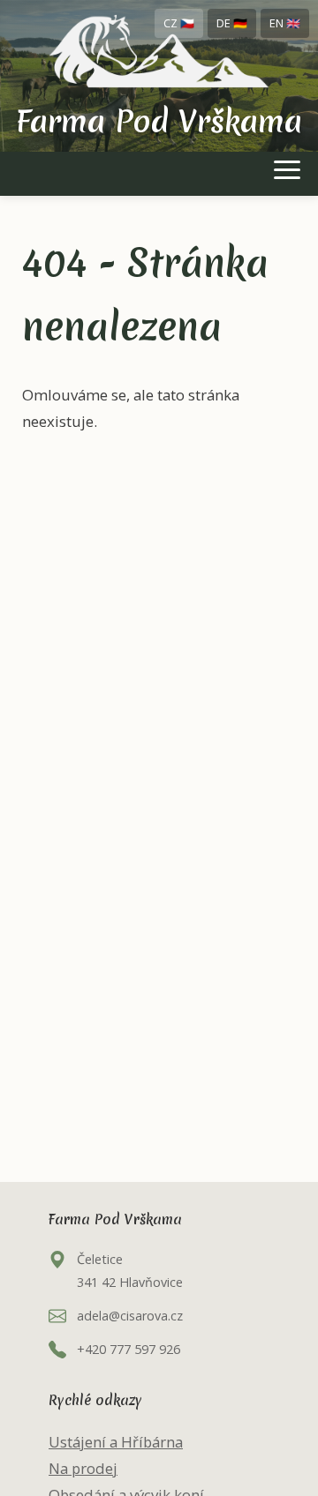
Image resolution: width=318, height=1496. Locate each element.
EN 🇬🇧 (284, 23)
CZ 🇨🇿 (178, 23)
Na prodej (83, 1468)
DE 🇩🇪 (231, 23)
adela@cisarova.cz (130, 1315)
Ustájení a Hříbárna (116, 1442)
